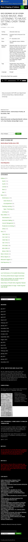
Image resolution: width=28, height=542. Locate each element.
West (3, 189)
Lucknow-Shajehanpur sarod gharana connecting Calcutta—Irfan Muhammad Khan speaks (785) (13, 503)
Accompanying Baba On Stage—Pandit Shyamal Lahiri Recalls (13, 286)
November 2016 (5, 331)
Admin (12, 27)
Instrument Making (7, 220)
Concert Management (7, 223)
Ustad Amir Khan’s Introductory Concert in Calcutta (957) (14, 496)
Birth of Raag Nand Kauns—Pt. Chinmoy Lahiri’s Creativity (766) (13, 510)
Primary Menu (26, 7)
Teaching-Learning (6, 206)
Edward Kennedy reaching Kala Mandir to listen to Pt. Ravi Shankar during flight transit (14, 119)
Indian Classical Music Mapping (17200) (11, 480)
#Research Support (5, 259)
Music (2, 195)
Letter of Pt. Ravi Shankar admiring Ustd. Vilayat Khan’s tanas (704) (13, 517)
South (3, 184)
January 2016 (4, 353)
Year (2, 231)
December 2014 (5, 362)
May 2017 (3, 314)
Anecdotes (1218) (5, 483)
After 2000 (5, 248)
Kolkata (3, 178)
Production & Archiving (8, 226)
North (2, 13)
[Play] (3, 80)
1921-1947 (15, 13)
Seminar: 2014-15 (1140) (7, 487)
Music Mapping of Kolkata (10, 7)
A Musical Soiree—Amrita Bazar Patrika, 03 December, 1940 (13, 111)
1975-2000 (5, 245)
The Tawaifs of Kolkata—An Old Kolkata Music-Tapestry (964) (13, 493)
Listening (21, 13)
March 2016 (4, 348)
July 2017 (3, 309)
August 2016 (4, 339)
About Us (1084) (5, 488)
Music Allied (4, 215)
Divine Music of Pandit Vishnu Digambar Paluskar (13, 283)
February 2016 (4, 351)
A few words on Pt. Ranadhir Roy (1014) (11, 490)
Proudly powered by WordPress (8, 540)
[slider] (24, 80)
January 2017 (4, 325)
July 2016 (3, 342)
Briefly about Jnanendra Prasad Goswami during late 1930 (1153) (14, 485)
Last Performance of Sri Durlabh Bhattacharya (12, 273)
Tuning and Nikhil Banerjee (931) (9, 500)
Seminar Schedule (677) (7, 519)
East (3, 192)
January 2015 (4, 359)
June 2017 (3, 311)
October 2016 (4, 334)
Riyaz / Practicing (8, 209)
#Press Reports (5, 257)
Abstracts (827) (5, 501)
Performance (8, 13)
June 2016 (3, 345)
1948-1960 (5, 240)
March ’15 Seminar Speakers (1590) (10, 481)
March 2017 (4, 320)
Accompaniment (8, 203)
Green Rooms (7, 201)
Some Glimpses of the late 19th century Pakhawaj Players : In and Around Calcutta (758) (13, 513)
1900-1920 (5, 234)
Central (4, 187)
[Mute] (21, 80)
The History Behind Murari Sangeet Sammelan (12, 276)
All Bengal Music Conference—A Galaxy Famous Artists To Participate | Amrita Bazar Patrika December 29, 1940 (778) (13, 507)
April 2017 (3, 317)
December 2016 (5, 328)
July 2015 (3, 356)
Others (4, 229)
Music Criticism (4, 254)
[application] (14, 80)
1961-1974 (5, 243)
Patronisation (5, 217)
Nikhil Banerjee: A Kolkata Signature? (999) (11, 491)
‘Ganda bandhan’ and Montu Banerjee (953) (12, 498)
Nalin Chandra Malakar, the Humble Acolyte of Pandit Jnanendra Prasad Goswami (12, 279)
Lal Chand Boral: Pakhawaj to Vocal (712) (11, 515)
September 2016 (5, 337)
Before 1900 (5, 251)
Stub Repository (5, 262)
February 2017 (4, 323)
